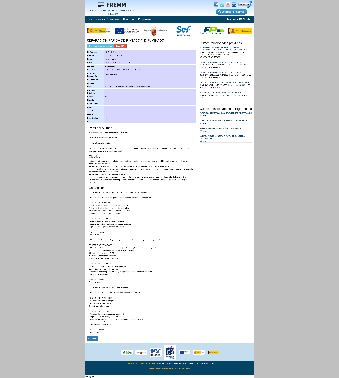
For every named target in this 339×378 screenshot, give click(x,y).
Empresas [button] (144, 19)
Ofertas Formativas (233, 11)
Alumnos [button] (128, 19)
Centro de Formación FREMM (103, 19)
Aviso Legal (154, 369)
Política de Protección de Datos (175, 369)
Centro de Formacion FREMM (141, 363)
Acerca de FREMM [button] (237, 19)
